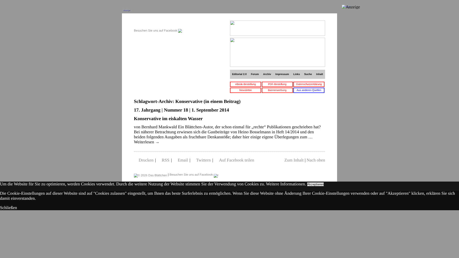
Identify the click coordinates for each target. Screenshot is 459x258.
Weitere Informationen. (286, 184)
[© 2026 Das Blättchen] (150, 174)
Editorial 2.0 (239, 74)
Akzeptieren (315, 184)
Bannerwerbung (277, 90)
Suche (308, 74)
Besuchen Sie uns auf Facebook (156, 30)
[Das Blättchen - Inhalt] (158, 23)
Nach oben (316, 160)
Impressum (282, 74)
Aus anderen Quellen (309, 90)
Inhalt (319, 74)
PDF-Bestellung (277, 84)
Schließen (8, 207)
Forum (255, 74)
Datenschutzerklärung (309, 84)
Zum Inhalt (293, 160)
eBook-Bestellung (245, 84)
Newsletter (245, 90)
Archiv (267, 74)
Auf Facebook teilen (236, 160)
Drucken (146, 160)
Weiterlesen (146, 142)
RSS (165, 160)
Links (296, 74)
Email (183, 160)
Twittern (203, 160)
